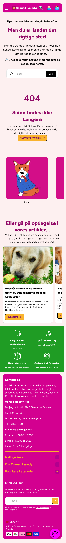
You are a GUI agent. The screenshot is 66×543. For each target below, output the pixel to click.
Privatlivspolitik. (11, 509)
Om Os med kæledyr (19, 464)
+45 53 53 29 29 (14, 423)
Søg (51, 73)
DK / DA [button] (13, 522)
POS (33, 526)
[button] (55, 501)
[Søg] (41, 8)
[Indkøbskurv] (56, 8)
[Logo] (24, 8)
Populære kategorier (19, 471)
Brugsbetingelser (42, 507)
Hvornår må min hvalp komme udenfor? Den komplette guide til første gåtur (25, 293)
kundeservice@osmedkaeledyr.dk (23, 418)
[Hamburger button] (8, 8)
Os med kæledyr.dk (22, 526)
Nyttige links (14, 457)
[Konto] (49, 8)
